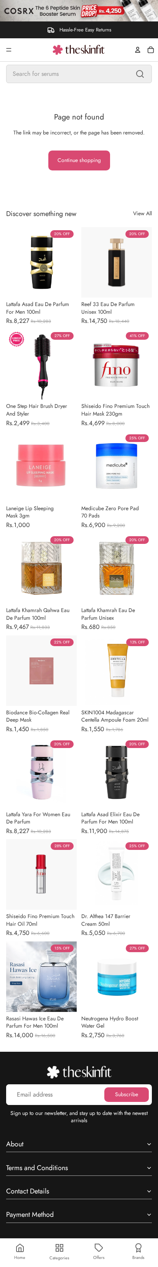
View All (142, 213)
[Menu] (9, 50)
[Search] (140, 74)
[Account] (137, 49)
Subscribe (126, 1094)
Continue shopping (79, 160)
